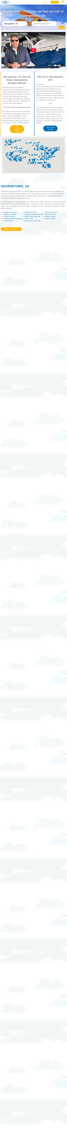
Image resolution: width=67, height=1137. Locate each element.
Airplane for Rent (31, 212)
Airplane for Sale (51, 212)
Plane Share (8, 221)
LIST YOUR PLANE (50, 128)
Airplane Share (50, 214)
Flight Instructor (9, 216)
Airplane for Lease (10, 212)
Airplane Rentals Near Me (34, 214)
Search (61, 27)
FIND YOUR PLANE (17, 129)
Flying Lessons (50, 216)
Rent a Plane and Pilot (33, 221)
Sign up (54, 2)
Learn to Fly (29, 218)
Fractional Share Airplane (13, 218)
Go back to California (11, 229)
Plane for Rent (50, 218)
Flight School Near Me (32, 216)
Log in (45, 2)
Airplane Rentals (10, 214)
